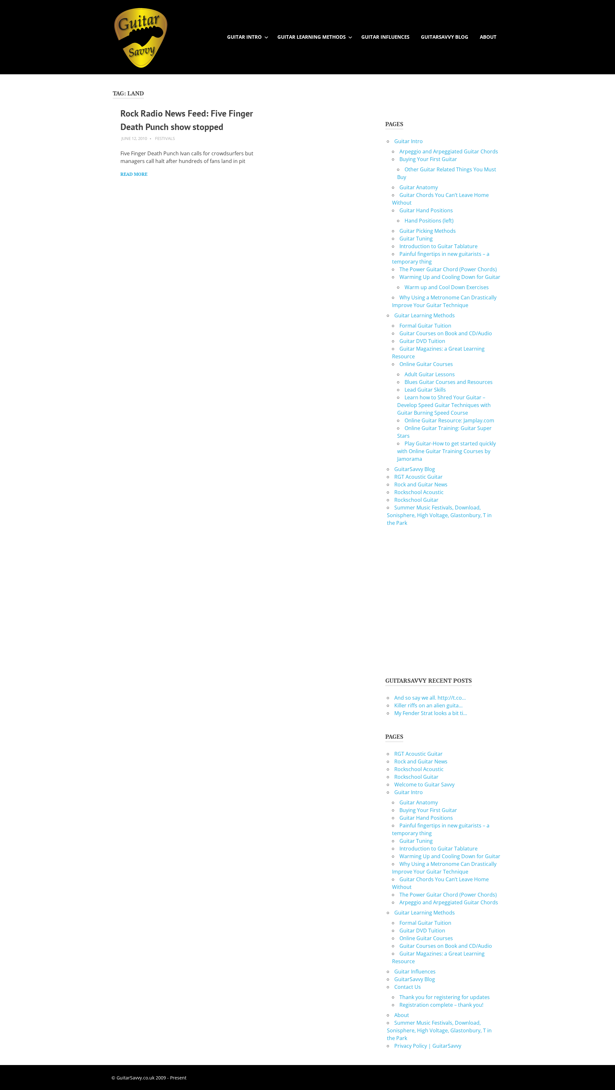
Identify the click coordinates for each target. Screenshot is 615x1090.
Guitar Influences (385, 37)
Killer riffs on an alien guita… (428, 705)
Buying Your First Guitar (428, 159)
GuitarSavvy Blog (444, 37)
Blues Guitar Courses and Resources (449, 382)
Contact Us (407, 986)
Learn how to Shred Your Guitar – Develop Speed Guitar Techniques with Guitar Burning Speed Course (444, 405)
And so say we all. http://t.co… (430, 697)
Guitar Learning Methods (311, 37)
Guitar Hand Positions (426, 210)
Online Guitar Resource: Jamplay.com (449, 420)
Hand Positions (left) (429, 220)
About (488, 37)
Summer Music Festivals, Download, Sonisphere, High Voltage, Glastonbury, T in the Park (439, 515)
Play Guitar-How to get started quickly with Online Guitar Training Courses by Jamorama (446, 451)
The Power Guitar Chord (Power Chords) (448, 269)
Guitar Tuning (416, 238)
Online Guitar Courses (426, 364)
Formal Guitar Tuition (425, 325)
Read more (133, 174)
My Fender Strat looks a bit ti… (430, 713)
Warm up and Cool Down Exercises (447, 287)
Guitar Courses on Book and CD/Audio (445, 333)
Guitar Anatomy (418, 187)
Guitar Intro (244, 37)
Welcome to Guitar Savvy (424, 784)
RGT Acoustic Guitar (418, 476)
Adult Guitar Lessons (430, 374)
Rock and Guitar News (420, 484)
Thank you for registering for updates (444, 997)
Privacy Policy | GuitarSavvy (427, 1045)
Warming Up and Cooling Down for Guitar (449, 277)
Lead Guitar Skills (425, 389)
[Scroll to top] (603, 1078)
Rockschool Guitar (416, 499)
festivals (165, 138)
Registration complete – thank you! (441, 1004)
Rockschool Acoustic (419, 492)
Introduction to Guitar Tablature (438, 246)
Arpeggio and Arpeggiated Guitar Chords (448, 151)
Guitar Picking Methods (427, 230)
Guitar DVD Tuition (422, 341)
